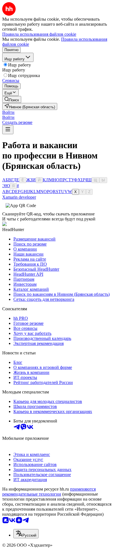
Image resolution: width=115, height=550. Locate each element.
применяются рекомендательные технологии (49, 491)
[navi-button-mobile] (7, 129)
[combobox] (26, 533)
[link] (11, 99)
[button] (8, 112)
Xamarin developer (19, 197)
